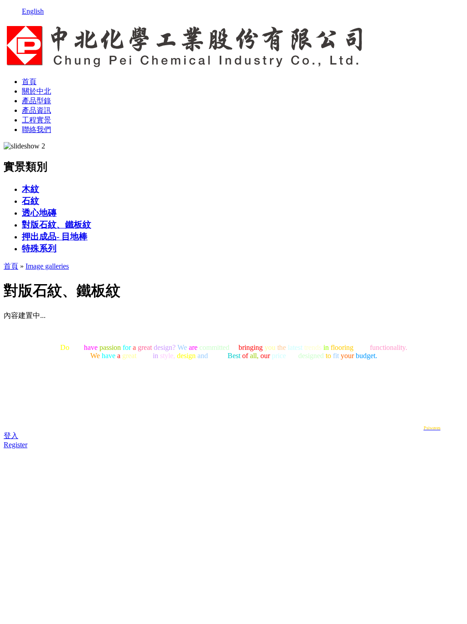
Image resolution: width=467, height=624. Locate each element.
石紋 (30, 201)
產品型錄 (36, 101)
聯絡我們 (36, 129)
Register (15, 445)
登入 (11, 435)
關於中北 (36, 91)
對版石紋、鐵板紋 (56, 224)
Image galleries (47, 266)
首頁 (29, 81)
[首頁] (185, 65)
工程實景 (36, 120)
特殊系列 (39, 248)
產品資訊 (36, 110)
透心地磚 (39, 212)
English (33, 11)
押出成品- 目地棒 (55, 236)
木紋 (30, 189)
